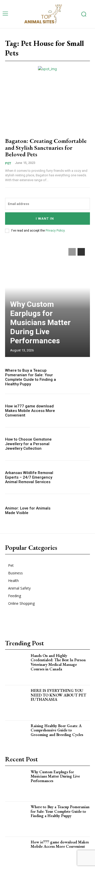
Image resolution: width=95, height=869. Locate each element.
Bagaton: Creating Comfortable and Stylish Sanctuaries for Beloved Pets (46, 147)
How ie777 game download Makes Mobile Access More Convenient (30, 411)
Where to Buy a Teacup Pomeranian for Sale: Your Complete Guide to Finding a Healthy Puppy (30, 377)
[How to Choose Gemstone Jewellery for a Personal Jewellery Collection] (77, 444)
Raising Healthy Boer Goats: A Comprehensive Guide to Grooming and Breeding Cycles (57, 730)
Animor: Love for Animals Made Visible (27, 510)
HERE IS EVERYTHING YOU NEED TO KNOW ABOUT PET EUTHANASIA (58, 695)
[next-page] (81, 252)
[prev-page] (72, 252)
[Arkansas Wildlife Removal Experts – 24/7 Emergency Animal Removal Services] (77, 477)
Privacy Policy (55, 230)
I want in (45, 218)
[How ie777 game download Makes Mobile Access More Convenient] (77, 410)
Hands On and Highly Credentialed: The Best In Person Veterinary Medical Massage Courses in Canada (58, 662)
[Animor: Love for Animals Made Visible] (77, 510)
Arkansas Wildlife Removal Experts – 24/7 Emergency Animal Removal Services (29, 477)
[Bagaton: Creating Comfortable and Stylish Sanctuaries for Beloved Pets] (47, 107)
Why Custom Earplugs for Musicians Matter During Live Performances (40, 322)
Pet (8, 163)
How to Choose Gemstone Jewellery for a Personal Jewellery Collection (28, 444)
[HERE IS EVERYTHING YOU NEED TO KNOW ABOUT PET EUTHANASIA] (18, 702)
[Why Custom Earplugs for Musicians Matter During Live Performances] (18, 784)
